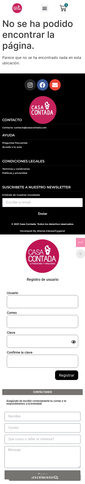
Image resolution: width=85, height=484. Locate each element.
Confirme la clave (19, 352)
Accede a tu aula (12, 147)
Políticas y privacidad (14, 173)
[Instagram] (30, 85)
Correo (12, 313)
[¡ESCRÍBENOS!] (56, 477)
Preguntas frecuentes (14, 142)
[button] (44, 8)
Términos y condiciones (16, 168)
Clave (11, 332)
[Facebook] (42, 85)
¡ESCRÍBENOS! (43, 477)
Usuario (12, 293)
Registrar (66, 375)
